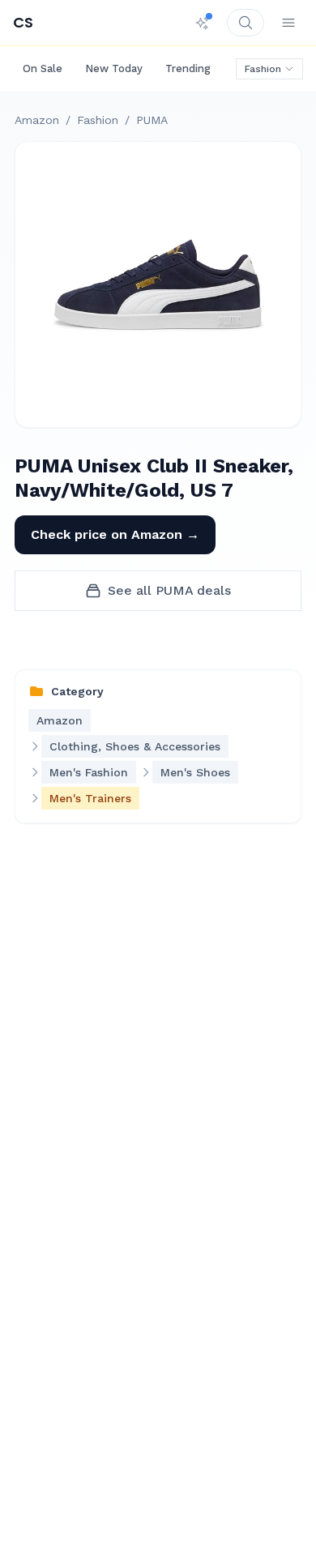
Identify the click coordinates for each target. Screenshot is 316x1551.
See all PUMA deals (169, 590)
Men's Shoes (195, 772)
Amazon (37, 119)
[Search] (245, 22)
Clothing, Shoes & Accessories (134, 746)
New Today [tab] (114, 68)
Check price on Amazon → (115, 534)
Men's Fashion (88, 772)
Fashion (263, 69)
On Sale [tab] (42, 68)
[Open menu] (288, 22)
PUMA (152, 119)
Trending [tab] (188, 68)
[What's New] (202, 22)
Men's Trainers (90, 798)
